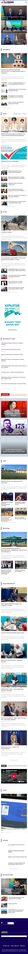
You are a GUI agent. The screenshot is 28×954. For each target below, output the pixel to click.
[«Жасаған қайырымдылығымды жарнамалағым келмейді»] (4, 899)
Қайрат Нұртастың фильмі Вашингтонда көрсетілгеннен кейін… (14, 450)
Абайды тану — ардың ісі (14, 433)
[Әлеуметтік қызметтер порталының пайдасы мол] (14, 811)
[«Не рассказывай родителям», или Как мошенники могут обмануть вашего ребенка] (4, 84)
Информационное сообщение (10, 161)
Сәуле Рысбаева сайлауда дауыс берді (10, 349)
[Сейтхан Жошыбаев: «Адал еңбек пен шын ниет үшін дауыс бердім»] (14, 708)
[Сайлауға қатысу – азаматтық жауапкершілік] (14, 737)
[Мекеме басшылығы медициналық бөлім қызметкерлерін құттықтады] (7, 565)
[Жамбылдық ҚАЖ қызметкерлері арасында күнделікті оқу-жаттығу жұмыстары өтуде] (7, 512)
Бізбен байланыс (15, 945)
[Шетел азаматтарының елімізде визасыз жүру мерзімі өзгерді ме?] (4, 289)
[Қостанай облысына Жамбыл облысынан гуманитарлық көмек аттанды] (14, 248)
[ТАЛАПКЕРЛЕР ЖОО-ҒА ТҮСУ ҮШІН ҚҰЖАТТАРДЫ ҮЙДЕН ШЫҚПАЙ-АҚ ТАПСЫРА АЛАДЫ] (4, 271)
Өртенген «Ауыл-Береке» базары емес (17, 856)
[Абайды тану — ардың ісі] (14, 427)
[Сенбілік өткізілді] (14, 222)
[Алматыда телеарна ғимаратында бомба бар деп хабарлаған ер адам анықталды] (4, 864)
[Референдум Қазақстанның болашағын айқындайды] (4, 172)
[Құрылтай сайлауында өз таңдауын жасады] (14, 650)
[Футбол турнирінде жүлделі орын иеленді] (21, 512)
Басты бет (7, 945)
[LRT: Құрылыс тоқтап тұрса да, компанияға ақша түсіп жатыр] (4, 97)
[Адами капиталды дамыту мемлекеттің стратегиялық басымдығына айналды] (14, 124)
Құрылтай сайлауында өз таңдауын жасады (12, 354)
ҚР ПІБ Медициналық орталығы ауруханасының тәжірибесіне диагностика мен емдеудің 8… (14, 550)
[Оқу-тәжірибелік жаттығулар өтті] (4, 846)
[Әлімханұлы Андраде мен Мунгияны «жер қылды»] (21, 497)
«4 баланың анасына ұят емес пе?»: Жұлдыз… (14, 414)
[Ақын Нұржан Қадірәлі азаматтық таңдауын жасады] (14, 594)
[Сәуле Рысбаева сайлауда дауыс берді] (14, 623)
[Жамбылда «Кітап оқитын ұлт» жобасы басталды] (14, 13)
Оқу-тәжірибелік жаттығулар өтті (16, 844)
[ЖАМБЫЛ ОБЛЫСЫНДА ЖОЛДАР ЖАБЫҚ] (4, 852)
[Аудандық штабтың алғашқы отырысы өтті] (4, 185)
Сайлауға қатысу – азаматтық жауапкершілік (12, 372)
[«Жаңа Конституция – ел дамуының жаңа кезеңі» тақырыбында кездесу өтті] (14, 26)
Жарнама (22, 945)
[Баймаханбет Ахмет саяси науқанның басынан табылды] (14, 679)
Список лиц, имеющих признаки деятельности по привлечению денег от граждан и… (13, 71)
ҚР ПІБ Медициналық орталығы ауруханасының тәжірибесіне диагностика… (16, 911)
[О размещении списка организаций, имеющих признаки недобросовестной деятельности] (4, 91)
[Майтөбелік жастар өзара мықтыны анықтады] (14, 472)
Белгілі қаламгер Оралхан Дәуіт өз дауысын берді (13, 383)
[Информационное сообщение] (14, 152)
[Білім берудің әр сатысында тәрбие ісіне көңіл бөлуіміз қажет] (4, 203)
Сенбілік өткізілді (6, 232)
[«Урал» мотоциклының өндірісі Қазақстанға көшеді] (4, 104)
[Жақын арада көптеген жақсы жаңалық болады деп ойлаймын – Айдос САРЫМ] (4, 191)
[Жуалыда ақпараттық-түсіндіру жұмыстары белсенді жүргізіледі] (4, 178)
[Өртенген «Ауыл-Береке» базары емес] (4, 858)
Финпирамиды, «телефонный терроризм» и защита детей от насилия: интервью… (14, 890)
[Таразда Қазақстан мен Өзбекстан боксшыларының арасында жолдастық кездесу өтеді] (7, 497)
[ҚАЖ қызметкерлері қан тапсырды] (21, 565)
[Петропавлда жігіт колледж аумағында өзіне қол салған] (4, 283)
